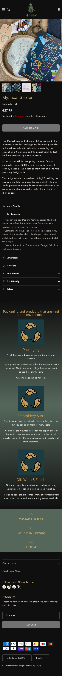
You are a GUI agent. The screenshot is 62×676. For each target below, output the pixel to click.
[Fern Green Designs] (31, 9)
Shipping (19, 116)
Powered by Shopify (33, 665)
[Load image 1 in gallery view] (31, 50)
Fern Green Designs (17, 665)
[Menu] (3, 9)
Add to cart (31, 128)
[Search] (10, 9)
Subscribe (31, 624)
